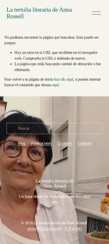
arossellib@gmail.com (44, 228)
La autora (65, 143)
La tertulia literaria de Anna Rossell (39, 12)
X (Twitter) (72, 228)
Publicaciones (41, 143)
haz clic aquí (63, 79)
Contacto (84, 143)
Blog (21, 143)
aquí (55, 85)
